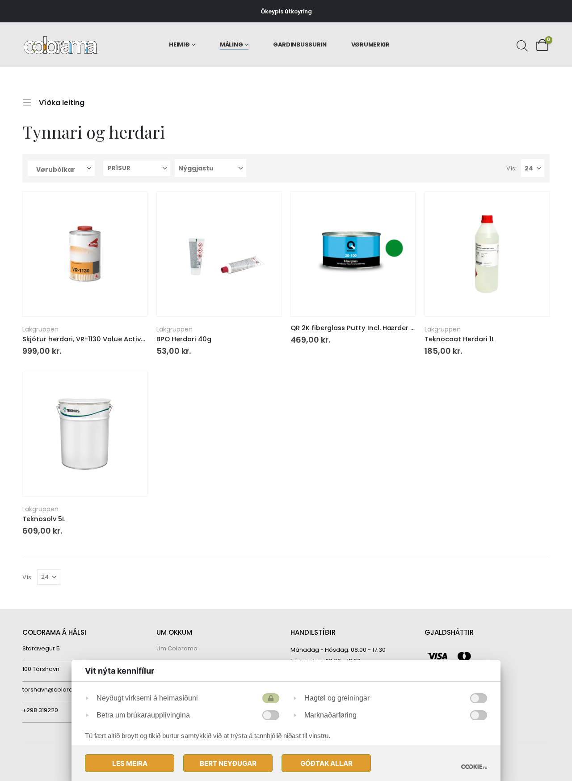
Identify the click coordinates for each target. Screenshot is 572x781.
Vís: (511, 168)
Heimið (179, 44)
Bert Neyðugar (228, 763)
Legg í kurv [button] (132, 207)
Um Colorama (177, 648)
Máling (231, 44)
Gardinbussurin (300, 44)
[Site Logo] (60, 45)
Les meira (129, 763)
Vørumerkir (370, 44)
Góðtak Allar (326, 763)
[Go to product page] (84, 253)
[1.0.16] (474, 766)
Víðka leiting (61, 102)
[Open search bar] (521, 44)
